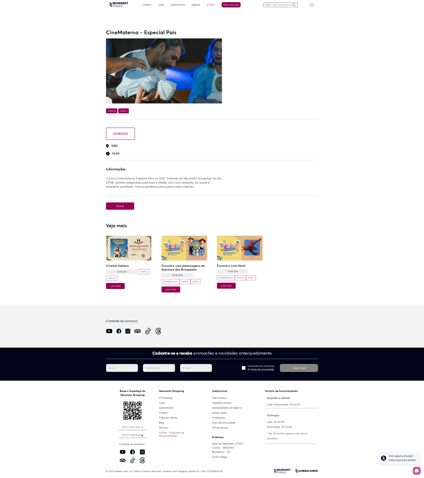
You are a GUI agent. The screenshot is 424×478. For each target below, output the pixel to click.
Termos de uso (220, 427)
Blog (161, 422)
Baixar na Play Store (131, 427)
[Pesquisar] (295, 5)
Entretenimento (170, 281)
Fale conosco (219, 397)
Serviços (163, 427)
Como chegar (219, 456)
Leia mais (115, 285)
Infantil (123, 110)
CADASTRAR (299, 368)
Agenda (195, 4)
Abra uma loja (231, 4)
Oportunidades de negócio (227, 407)
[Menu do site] (311, 4)
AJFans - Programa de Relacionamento (171, 434)
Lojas (161, 4)
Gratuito (111, 278)
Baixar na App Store (131, 435)
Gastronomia (177, 4)
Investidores (218, 417)
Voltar (120, 206)
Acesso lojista (219, 412)
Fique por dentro (168, 417)
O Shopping (165, 397)
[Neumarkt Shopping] (119, 4)
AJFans (211, 4)
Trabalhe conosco (222, 402)
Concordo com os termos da (261, 367)
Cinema (147, 4)
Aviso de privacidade (262, 369)
